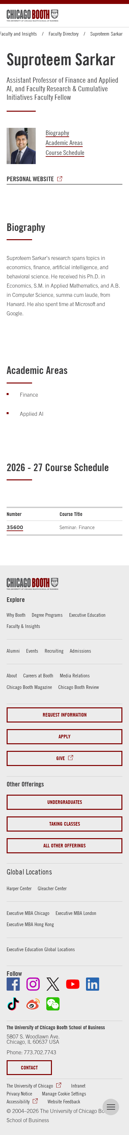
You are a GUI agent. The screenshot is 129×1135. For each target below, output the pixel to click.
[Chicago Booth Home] (32, 15)
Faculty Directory (63, 34)
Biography (57, 132)
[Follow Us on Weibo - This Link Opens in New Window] (33, 1003)
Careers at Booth (38, 675)
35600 (15, 527)
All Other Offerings (64, 845)
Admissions (80, 651)
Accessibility (18, 1101)
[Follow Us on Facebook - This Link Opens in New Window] (13, 984)
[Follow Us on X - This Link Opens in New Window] (53, 984)
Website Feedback (64, 1101)
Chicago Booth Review (78, 687)
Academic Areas (64, 142)
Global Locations (29, 871)
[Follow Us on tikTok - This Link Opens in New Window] (13, 1003)
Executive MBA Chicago (28, 913)
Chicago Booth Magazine (29, 687)
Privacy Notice (19, 1093)
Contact (29, 1067)
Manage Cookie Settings (64, 1093)
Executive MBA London (76, 913)
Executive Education (87, 615)
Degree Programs (47, 615)
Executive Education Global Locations (41, 949)
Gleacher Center (52, 888)
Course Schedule (65, 152)
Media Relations (75, 675)
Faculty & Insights (23, 626)
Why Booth (16, 615)
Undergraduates (64, 802)
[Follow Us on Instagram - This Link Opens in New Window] (33, 984)
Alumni (13, 651)
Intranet (78, 1086)
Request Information (65, 715)
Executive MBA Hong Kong (30, 924)
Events (32, 651)
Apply (64, 736)
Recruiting (54, 651)
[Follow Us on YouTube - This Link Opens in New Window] (72, 984)
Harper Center (19, 888)
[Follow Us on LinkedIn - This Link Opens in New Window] (92, 984)
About (12, 675)
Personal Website (30, 179)
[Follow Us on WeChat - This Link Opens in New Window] (53, 1003)
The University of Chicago (30, 1086)
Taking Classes (64, 824)
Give (60, 758)
